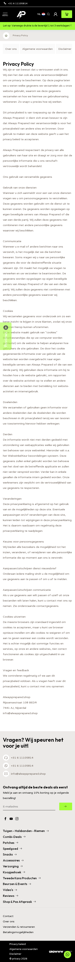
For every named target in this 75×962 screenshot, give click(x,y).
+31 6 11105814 (18, 3)
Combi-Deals (12, 837)
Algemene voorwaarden (37, 49)
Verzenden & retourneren (19, 926)
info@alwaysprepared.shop (28, 773)
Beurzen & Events (15, 884)
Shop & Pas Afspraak (17, 902)
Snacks (8, 854)
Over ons (11, 49)
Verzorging (11, 866)
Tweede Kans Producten (20, 878)
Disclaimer (64, 49)
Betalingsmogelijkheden (18, 932)
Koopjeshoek (12, 872)
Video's (8, 890)
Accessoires (11, 860)
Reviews (8, 896)
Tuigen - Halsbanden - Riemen (24, 831)
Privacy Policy (20, 35)
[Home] (6, 35)
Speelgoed (10, 849)
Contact (8, 916)
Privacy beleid (17, 944)
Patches (8, 843)
